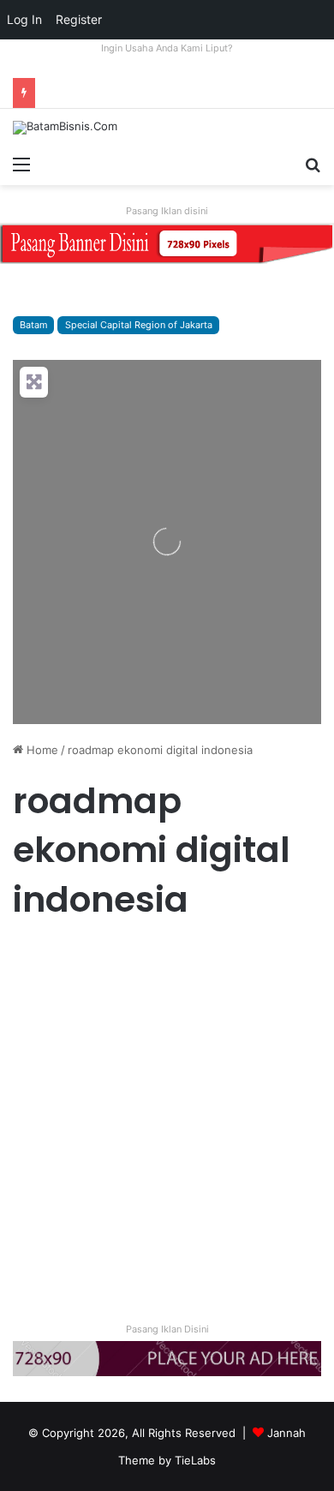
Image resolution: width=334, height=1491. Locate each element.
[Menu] (21, 164)
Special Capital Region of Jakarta (138, 325)
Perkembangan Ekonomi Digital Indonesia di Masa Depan (163, 1016)
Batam (33, 325)
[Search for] (312, 164)
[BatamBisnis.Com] (65, 128)
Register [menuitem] (79, 19)
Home (40, 750)
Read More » (59, 1245)
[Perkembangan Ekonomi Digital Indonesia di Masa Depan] (167, 1110)
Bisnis (35, 958)
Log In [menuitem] (24, 19)
